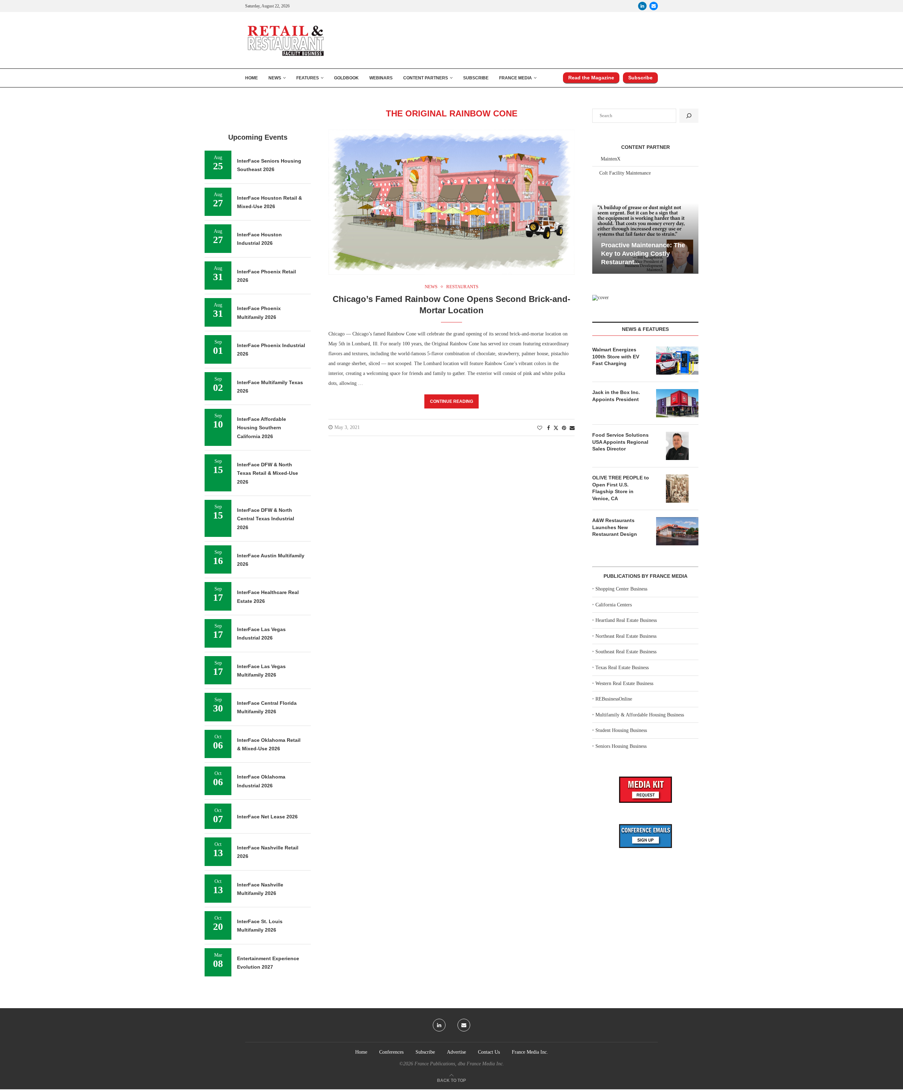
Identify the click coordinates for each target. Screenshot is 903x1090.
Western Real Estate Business (624, 683)
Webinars (381, 77)
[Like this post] (539, 428)
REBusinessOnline (613, 699)
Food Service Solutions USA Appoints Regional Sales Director (620, 442)
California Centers (613, 604)
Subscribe (476, 77)
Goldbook (346, 77)
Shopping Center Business (621, 589)
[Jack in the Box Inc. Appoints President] (677, 403)
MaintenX (610, 159)
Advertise (456, 1052)
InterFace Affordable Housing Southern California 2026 (261, 427)
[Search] (688, 116)
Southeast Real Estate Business (625, 651)
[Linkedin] (642, 6)
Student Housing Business (621, 730)
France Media (515, 77)
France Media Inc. (530, 1052)
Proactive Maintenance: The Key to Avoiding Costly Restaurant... (643, 254)
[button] (598, 238)
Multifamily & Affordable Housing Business (639, 714)
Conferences (391, 1052)
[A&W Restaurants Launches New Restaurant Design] (677, 531)
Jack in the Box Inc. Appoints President (616, 395)
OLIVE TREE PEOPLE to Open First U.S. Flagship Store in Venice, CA (620, 488)
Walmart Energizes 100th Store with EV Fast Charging (615, 356)
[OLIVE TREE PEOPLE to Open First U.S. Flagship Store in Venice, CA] (677, 488)
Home (251, 77)
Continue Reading (451, 401)
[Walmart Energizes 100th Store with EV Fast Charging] (677, 360)
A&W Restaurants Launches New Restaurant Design (614, 527)
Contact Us (489, 1052)
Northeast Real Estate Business (625, 636)
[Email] (653, 6)
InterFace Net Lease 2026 (267, 816)
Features (307, 77)
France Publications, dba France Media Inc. (459, 1063)
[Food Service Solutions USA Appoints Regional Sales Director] (677, 446)
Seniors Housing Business (621, 746)
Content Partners (425, 77)
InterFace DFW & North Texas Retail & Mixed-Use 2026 (267, 473)
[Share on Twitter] (555, 428)
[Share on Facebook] (548, 428)
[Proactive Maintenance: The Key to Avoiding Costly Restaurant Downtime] (645, 238)
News (274, 77)
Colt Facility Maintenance (625, 173)
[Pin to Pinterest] (564, 428)
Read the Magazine (591, 77)
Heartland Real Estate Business (626, 620)
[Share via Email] (572, 428)
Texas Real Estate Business (622, 667)
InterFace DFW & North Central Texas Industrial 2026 (265, 518)
